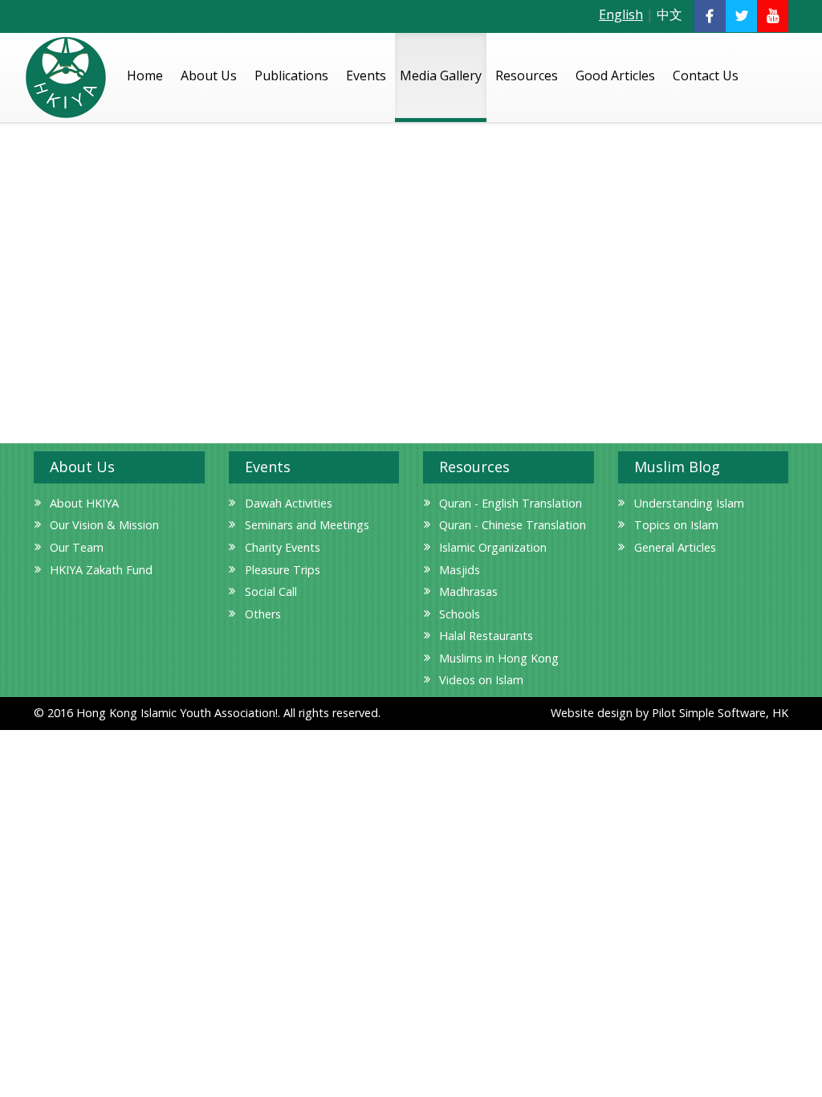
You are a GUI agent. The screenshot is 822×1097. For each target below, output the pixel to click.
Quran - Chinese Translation (512, 524)
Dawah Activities (288, 503)
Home (145, 75)
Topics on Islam (676, 524)
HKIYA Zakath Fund (101, 569)
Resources (526, 75)
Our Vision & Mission (104, 524)
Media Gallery (441, 75)
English (621, 14)
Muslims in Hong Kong (499, 658)
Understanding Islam (689, 503)
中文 (669, 14)
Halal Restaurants (486, 635)
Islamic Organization (493, 547)
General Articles (675, 547)
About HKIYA (84, 503)
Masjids (459, 569)
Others (263, 614)
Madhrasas (468, 591)
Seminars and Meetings (307, 524)
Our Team (77, 547)
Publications (291, 75)
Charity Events (282, 547)
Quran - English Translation (510, 503)
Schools (459, 614)
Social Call (271, 591)
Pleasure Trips (282, 569)
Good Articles (615, 75)
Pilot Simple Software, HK (720, 712)
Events (366, 75)
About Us (209, 75)
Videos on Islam (481, 679)
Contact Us (706, 75)
